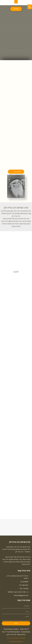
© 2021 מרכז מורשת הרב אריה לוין (16, 638)
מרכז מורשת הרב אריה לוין (19, 541)
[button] (16, 9)
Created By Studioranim (16, 641)
